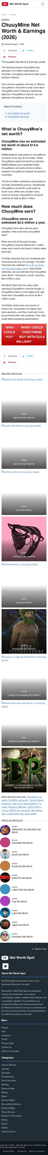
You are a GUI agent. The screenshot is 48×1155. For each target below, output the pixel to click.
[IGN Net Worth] (24, 585)
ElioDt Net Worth (20, 854)
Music (4, 1096)
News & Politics (8, 1100)
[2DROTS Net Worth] (5, 877)
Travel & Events (8, 1131)
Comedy (5, 1068)
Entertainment (8, 1076)
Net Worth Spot (18, 4)
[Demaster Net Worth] (5, 935)
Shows (5, 1119)
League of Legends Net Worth (24, 695)
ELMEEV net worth (18, 800)
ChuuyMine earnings (18, 116)
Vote (4, 1031)
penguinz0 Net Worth (24, 649)
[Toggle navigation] (42, 3)
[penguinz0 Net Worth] (24, 631)
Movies (5, 1092)
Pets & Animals (8, 1111)
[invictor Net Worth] (24, 446)
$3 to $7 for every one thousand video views (23, 266)
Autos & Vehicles (9, 1064)
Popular (5, 1027)
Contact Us (6, 1047)
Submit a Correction (10, 1051)
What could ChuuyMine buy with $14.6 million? (30, 334)
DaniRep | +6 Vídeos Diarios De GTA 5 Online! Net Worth (24, 786)
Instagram (6, 1035)
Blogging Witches (17, 806)
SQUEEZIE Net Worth (24, 556)
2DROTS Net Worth (22, 878)
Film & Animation (9, 1080)
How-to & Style (8, 1088)
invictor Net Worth (24, 464)
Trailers (5, 1127)
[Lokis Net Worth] (5, 912)
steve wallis (31, 813)
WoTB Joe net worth (20, 810)
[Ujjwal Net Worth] (5, 924)
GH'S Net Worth (24, 510)
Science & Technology (11, 1115)
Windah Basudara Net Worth (24, 741)
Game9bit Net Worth (22, 842)
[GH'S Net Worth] (24, 492)
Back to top (40, 948)
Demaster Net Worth (22, 936)
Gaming (12, 14)
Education (6, 1072)
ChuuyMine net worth (19, 113)
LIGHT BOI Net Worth (23, 889)
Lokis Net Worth (20, 913)
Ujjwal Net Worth (20, 924)
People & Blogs (8, 1107)
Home (4, 14)
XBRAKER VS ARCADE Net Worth (26, 831)
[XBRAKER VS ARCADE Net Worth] (5, 829)
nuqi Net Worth (19, 901)
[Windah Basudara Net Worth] (24, 723)
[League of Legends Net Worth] (24, 677)
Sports (4, 1123)
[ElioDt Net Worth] (5, 853)
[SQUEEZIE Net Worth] (24, 539)
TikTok (4, 1039)
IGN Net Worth (24, 603)
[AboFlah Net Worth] (24, 400)
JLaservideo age (15, 813)
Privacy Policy (8, 1043)
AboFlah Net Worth (24, 418)
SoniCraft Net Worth (22, 866)
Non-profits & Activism (11, 1104)
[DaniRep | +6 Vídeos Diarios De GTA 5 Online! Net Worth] (24, 770)
